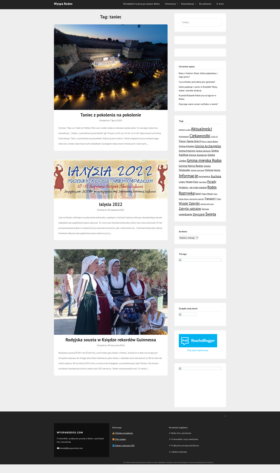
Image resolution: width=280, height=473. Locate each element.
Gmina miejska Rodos (204, 160)
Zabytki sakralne (190, 209)
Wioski (183, 203)
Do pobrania (205, 3)
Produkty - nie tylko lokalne (193, 187)
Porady (211, 182)
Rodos (212, 187)
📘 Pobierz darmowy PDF (123, 445)
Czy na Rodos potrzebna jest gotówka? (197, 82)
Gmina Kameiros (198, 155)
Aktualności (201, 129)
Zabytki (194, 203)
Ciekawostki (199, 135)
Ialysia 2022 (110, 204)
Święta (210, 214)
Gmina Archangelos (208, 146)
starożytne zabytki (196, 199)
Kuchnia (216, 176)
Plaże (195, 181)
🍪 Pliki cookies (119, 439)
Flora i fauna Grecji (190, 141)
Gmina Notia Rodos (191, 166)
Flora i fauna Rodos (209, 141)
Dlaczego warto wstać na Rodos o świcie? (198, 104)
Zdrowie (205, 208)
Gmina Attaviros (187, 150)
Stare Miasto (207, 193)
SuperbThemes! (156, 468)
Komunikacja (187, 3)
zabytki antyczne (207, 204)
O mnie (220, 3)
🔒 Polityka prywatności (122, 433)
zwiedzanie (185, 214)
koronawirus (204, 176)
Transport (210, 198)
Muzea (189, 181)
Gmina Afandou (187, 146)
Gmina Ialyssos (203, 150)
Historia (209, 170)
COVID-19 (214, 137)
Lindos (182, 181)
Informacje (188, 175)
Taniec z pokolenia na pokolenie (110, 115)
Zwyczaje (199, 214)
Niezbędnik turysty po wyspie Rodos (141, 3)
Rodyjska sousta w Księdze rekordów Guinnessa (110, 340)
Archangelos (184, 136)
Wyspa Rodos (63, 4)
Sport (198, 193)
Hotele (217, 170)
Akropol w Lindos (184, 130)
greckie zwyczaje (197, 170)
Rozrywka (187, 193)
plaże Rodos (203, 182)
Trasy (218, 199)
